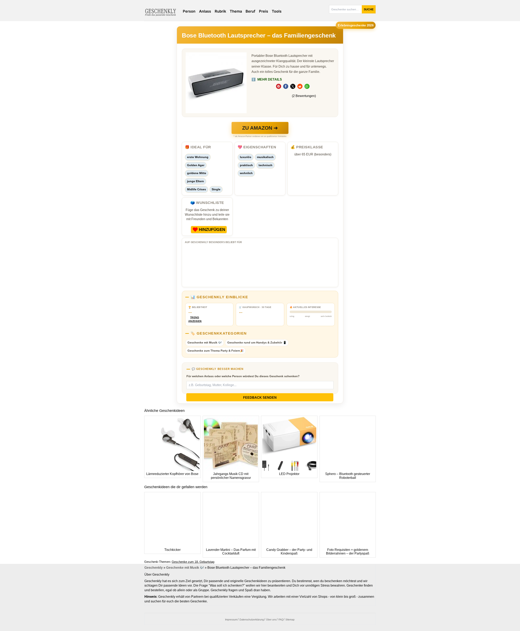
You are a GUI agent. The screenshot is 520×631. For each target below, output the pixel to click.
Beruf (250, 11)
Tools (277, 11)
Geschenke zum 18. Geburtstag (193, 561)
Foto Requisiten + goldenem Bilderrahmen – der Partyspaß (347, 551)
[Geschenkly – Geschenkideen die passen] (160, 12)
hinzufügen (212, 229)
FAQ (280, 619)
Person (189, 11)
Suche (369, 9)
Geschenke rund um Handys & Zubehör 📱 (256, 342)
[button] (278, 86)
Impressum (231, 619)
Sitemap (290, 619)
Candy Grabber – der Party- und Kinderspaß (289, 551)
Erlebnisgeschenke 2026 (356, 25)
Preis (263, 11)
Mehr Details (266, 79)
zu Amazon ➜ (260, 128)
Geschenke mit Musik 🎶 (204, 342)
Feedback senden (260, 397)
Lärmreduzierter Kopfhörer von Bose (172, 474)
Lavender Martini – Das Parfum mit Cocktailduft (231, 551)
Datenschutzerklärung (251, 619)
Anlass (205, 11)
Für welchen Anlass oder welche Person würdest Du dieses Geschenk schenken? (243, 376)
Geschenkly (153, 567)
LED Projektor (289, 474)
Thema (236, 11)
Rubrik (220, 11)
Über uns (271, 619)
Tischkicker (172, 549)
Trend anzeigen (194, 319)
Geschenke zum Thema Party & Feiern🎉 (215, 350)
